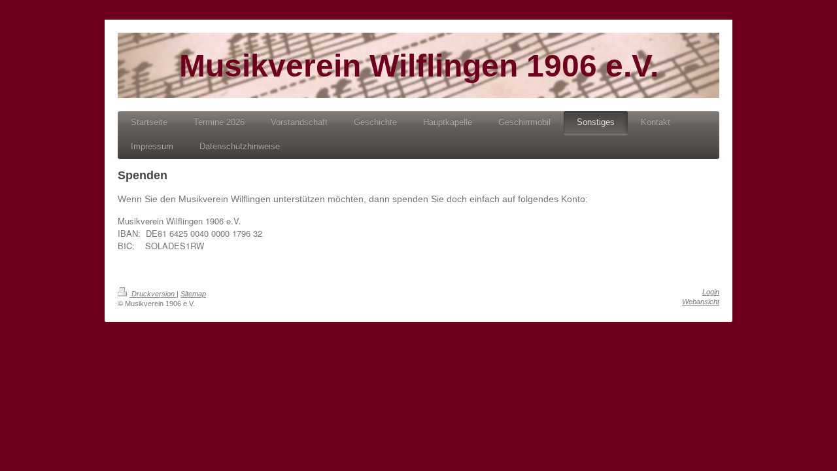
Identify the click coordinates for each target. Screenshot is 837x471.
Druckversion (153, 294)
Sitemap (193, 294)
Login (710, 292)
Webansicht (700, 301)
